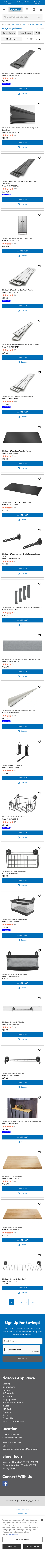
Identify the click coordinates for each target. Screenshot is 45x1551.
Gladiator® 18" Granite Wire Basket (14, 817)
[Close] (42, 1520)
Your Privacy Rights (22, 1539)
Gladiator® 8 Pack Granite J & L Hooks (15, 765)
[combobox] (33, 39)
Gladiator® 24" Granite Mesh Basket (14, 919)
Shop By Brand (9, 1399)
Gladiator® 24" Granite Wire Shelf (13, 1022)
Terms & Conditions (22, 1510)
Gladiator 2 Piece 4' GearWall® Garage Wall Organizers (21, 73)
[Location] (27, 9)
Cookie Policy (13, 1534)
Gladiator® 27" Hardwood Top (12, 1176)
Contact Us (7, 1418)
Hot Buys (6, 1408)
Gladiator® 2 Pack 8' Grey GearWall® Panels (17, 396)
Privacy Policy (22, 1514)
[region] (22, 1533)
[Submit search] (39, 17)
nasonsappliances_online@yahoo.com (20, 1449)
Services (6, 1415)
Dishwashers (8, 1387)
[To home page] (15, 9)
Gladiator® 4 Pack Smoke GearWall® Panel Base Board (21, 659)
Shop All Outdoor (36, 24)
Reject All (12, 1546)
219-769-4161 (16, 1442)
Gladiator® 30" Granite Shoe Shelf (13, 1279)
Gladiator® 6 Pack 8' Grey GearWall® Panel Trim (18, 711)
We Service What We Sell (24, 2)
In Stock (6, 1405)
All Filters (12, 39)
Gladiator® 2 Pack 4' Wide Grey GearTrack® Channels (20, 345)
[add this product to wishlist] (40, 49)
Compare (24, 93)
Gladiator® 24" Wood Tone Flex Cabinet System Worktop (21, 1121)
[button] (4, 9)
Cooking (6, 1383)
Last (32, 1302)
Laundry (6, 1390)
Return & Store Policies (13, 1421)
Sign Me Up (22, 1358)
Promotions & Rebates (13, 1402)
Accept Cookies (33, 1546)
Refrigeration (8, 1393)
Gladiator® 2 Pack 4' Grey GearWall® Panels (17, 290)
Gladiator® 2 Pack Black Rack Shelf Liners (16, 451)
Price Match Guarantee (8, 2)
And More (15, 24)
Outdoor (24, 24)
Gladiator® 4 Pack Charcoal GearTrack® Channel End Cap (22, 608)
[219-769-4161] (34, 9)
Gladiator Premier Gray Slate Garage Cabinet (17, 238)
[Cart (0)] (41, 9)
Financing (7, 1412)
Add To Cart (23, 89)
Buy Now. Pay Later (38, 2)
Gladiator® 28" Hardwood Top (12, 1227)
